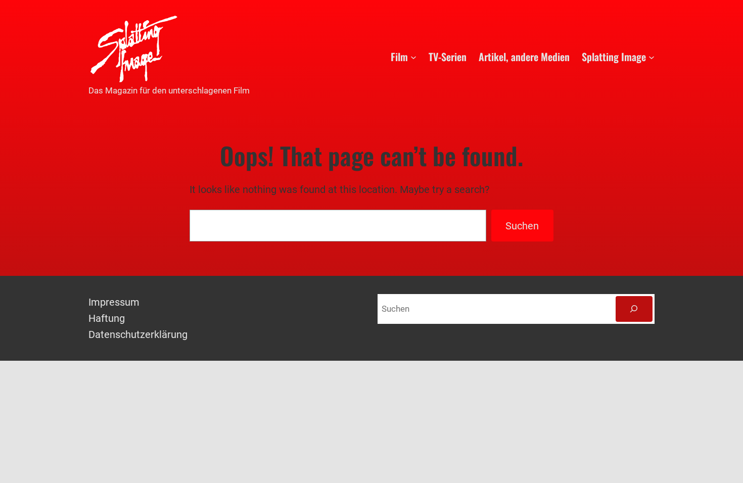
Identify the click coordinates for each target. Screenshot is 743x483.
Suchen (522, 226)
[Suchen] (634, 309)
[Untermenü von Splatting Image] (651, 57)
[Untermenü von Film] (413, 57)
